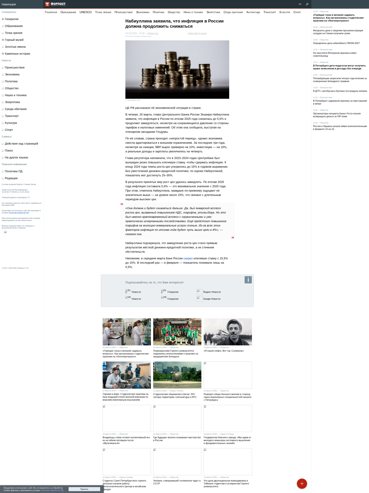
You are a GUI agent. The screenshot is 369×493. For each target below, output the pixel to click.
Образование (68, 12)
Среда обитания (233, 12)
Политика (158, 12)
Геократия (51, 12)
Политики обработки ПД (52, 490)
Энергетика (213, 12)
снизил (188, 258)
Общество (174, 12)
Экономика (142, 12)
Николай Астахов (197, 33)
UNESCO (86, 12)
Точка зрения (103, 12)
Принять (84, 489)
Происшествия (123, 12)
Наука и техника (193, 12)
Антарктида (253, 12)
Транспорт (269, 12)
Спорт (297, 12)
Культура (284, 12)
